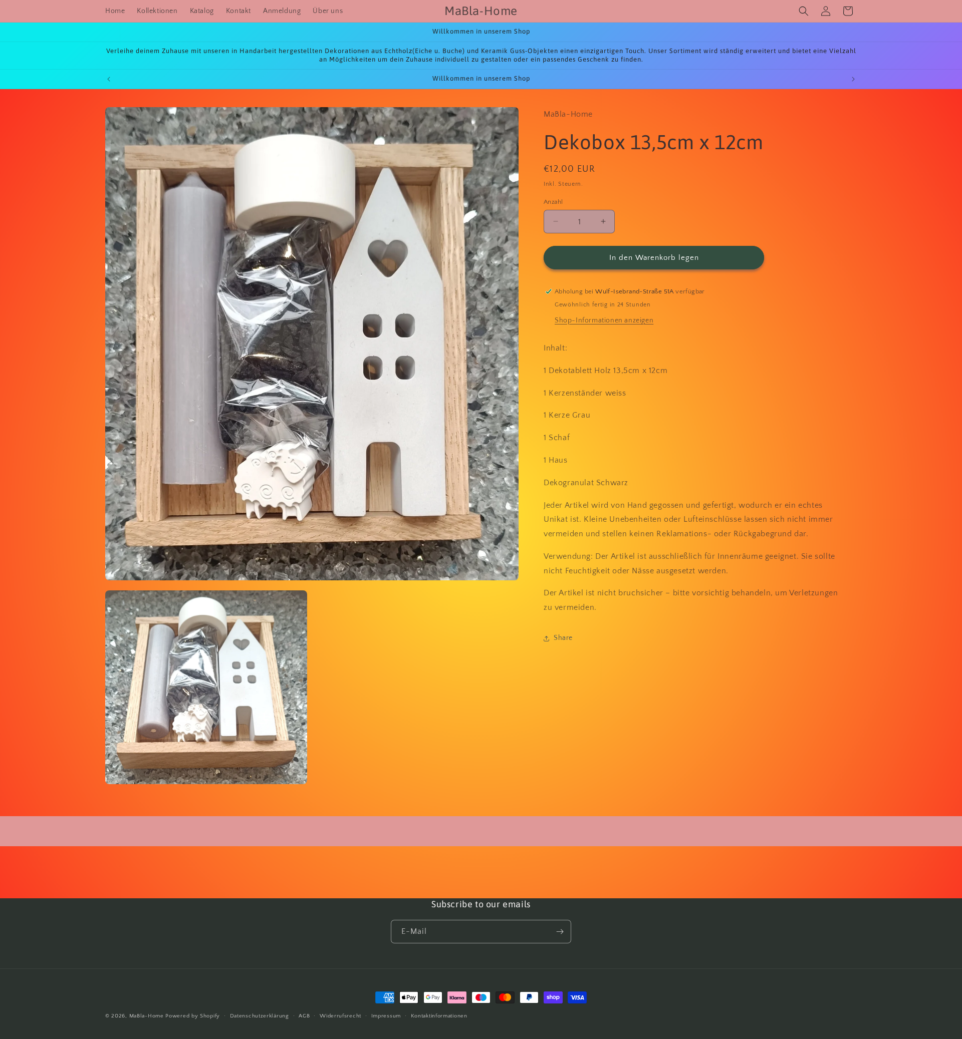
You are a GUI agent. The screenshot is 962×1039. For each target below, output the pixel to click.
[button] (804, 11)
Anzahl (553, 201)
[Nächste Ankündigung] (853, 79)
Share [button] (563, 638)
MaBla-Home (146, 1016)
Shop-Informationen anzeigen (604, 320)
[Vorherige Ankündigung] (109, 79)
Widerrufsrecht (340, 1016)
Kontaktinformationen (439, 1016)
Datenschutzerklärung (259, 1016)
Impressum (386, 1016)
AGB (304, 1016)
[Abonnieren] (560, 931)
